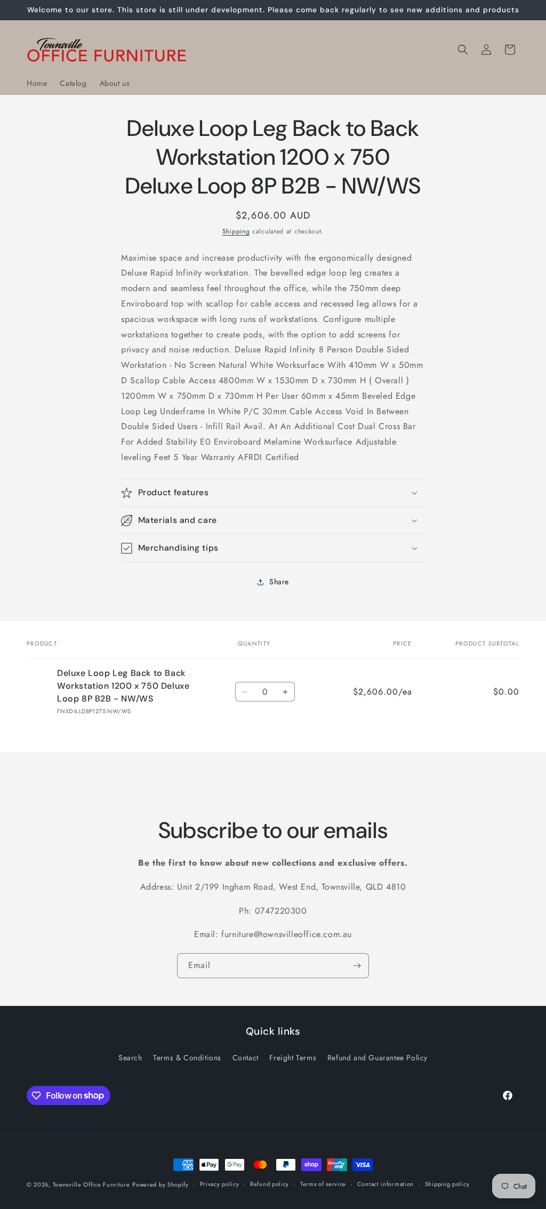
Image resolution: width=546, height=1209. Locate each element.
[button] (463, 49)
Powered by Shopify (160, 1184)
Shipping (236, 231)
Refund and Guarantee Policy (377, 1057)
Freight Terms (292, 1057)
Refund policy (269, 1184)
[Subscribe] (356, 965)
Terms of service (323, 1184)
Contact (245, 1057)
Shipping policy (447, 1184)
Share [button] (279, 581)
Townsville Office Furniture (91, 1184)
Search (130, 1057)
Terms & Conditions (187, 1057)
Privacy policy (219, 1184)
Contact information (385, 1184)
